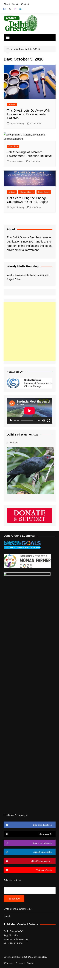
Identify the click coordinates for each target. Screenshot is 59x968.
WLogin (8, 963)
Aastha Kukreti (16, 161)
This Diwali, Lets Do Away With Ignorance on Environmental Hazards (28, 114)
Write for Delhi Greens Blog (18, 908)
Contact (25, 4)
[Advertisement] (29, 331)
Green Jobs (13, 146)
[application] (29, 411)
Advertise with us (12, 880)
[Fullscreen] (48, 420)
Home (10, 49)
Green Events (43, 191)
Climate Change (27, 191)
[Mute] (43, 420)
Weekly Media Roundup (23, 266)
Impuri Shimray (17, 123)
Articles (11, 104)
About (7, 4)
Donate (15, 4)
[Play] (10, 420)
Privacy (19, 963)
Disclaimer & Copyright (16, 814)
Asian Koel (12, 442)
